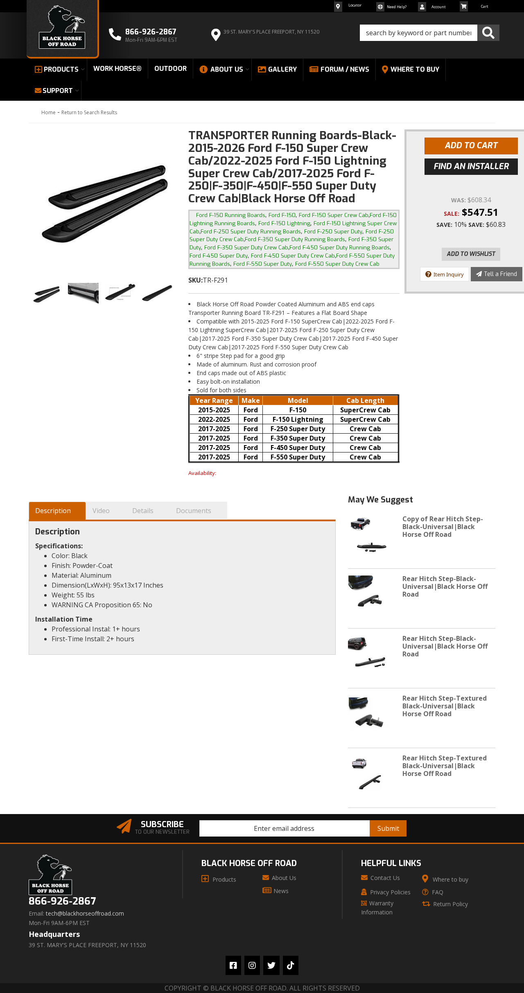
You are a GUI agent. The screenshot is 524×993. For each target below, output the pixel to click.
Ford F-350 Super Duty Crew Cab (246, 247)
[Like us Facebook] (233, 965)
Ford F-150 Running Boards (230, 215)
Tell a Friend (500, 274)
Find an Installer (471, 166)
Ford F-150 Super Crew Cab (333, 215)
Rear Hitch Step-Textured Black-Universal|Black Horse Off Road (444, 706)
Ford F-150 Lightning (284, 223)
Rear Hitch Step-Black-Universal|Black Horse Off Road (445, 586)
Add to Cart (471, 145)
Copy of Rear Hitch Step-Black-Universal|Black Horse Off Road (442, 526)
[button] (429, 33)
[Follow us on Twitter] (271, 965)
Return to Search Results (89, 112)
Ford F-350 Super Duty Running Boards (295, 239)
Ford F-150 (282, 215)
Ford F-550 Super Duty (262, 263)
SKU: (195, 280)
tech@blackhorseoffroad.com (85, 913)
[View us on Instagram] (252, 965)
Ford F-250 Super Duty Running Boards (251, 231)
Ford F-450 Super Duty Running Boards (339, 247)
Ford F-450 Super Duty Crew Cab (293, 255)
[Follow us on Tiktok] (290, 965)
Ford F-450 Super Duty (219, 255)
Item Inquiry (449, 274)
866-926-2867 (62, 901)
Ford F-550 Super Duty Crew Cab (337, 263)
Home (48, 112)
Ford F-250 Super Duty (333, 231)
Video (101, 510)
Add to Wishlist (471, 254)
